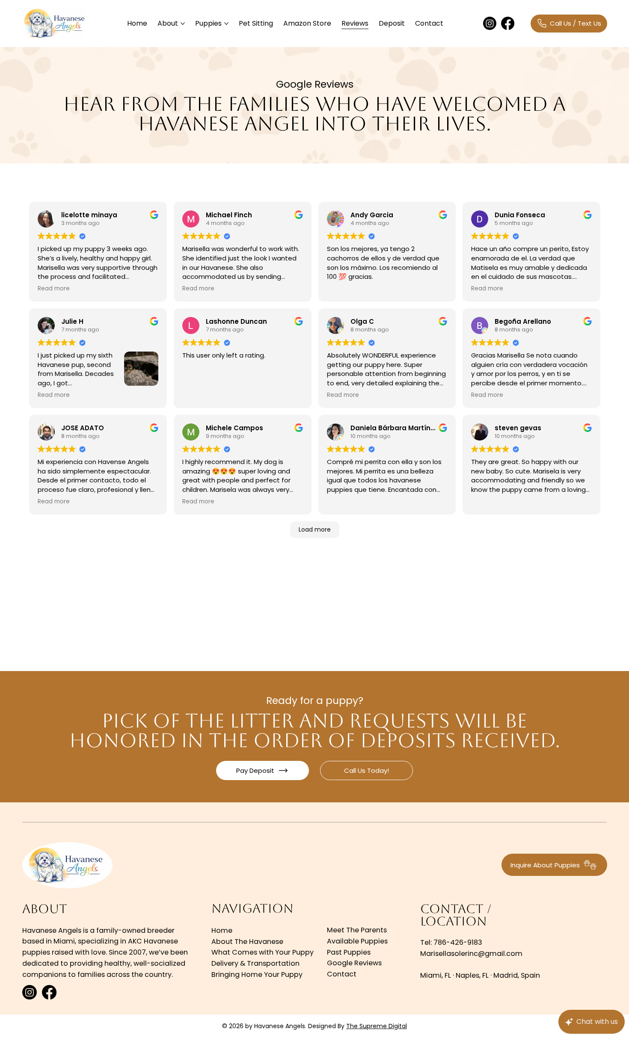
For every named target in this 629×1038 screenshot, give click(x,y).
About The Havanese (247, 941)
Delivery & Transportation (255, 963)
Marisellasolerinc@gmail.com (471, 953)
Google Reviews (354, 963)
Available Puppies (357, 941)
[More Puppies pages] (226, 23)
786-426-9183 (457, 942)
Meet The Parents (357, 930)
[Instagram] (489, 23)
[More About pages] (183, 23)
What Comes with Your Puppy (262, 952)
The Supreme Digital (376, 1026)
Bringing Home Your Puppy (257, 974)
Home (221, 930)
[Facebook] (507, 23)
